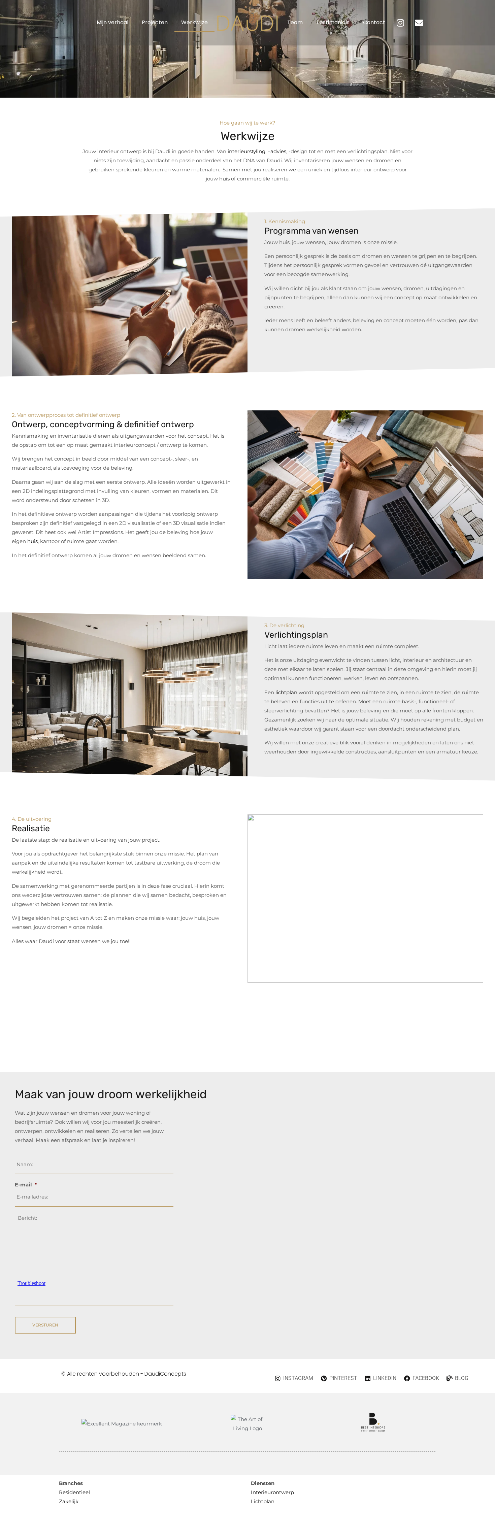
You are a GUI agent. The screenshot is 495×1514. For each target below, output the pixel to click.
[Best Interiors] (373, 1429)
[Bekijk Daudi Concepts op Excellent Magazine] (121, 1423)
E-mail (26, 1184)
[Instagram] (400, 22)
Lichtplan (262, 1501)
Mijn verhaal (112, 22)
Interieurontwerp (272, 1492)
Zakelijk (68, 1501)
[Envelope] (418, 22)
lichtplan (286, 692)
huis (224, 178)
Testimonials (333, 22)
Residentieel (74, 1492)
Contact (374, 22)
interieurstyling (246, 151)
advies (278, 151)
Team (295, 22)
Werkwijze (194, 22)
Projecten (155, 22)
